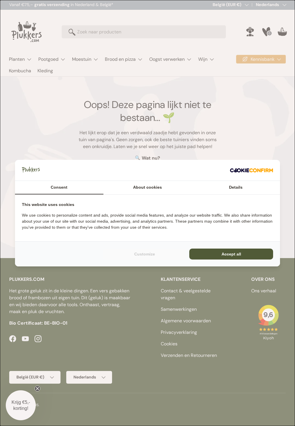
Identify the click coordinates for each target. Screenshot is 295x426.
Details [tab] (236, 187)
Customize (144, 254)
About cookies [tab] (147, 187)
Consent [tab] (59, 187)
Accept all (231, 254)
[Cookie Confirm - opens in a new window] (251, 170)
